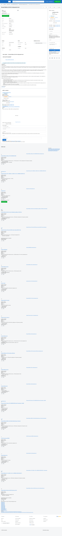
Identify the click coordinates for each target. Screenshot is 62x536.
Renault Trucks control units (52, 148)
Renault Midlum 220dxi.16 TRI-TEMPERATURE (8, 155)
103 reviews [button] (9, 96)
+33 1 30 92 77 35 (11, 104)
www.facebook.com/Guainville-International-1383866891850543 (11, 106)
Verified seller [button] (5, 93)
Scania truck (19, 511)
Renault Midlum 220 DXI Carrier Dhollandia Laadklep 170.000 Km (11, 212)
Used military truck (3, 512)
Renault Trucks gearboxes (54, 149)
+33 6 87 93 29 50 (11, 101)
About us (2, 518)
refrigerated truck (11, 21)
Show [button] (8, 101)
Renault (10, 18)
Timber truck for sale (16, 512)
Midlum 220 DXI (11, 20)
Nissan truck (7, 511)
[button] (44, 7)
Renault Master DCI (4, 455)
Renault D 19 (3, 190)
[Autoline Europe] (4, 1)
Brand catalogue (17, 524)
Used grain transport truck (9, 512)
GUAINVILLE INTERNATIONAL (6, 92)
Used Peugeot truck (11, 511)
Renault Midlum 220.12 (4, 266)
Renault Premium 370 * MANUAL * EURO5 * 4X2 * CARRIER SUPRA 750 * (13, 173)
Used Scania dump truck (30, 512)
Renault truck (16, 511)
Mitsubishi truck (3, 511)
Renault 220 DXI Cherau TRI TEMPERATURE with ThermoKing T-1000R (12, 403)
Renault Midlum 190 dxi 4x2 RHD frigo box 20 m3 (9, 490)
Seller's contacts (3, 521)
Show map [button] (16, 115)
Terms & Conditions (17, 518)
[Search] (13, 1)
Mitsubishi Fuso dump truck (23, 512)
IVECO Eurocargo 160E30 (5, 438)
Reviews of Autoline (17, 522)
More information (51, 27)
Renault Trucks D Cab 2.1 (5, 317)
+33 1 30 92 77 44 (11, 105)
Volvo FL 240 (3, 283)
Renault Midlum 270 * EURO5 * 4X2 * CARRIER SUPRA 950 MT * (11, 473)
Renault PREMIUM (4, 249)
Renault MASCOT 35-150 (5, 300)
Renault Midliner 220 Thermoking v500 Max (8, 353)
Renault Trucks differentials (53, 150)
